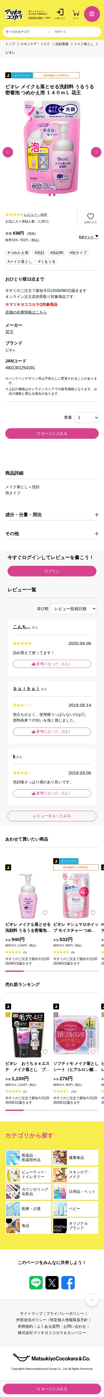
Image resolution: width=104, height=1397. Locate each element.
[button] (49, 195)
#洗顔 (39, 253)
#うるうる (47, 262)
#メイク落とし (20, 262)
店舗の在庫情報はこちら (26, 312)
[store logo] (14, 15)
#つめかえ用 (18, 253)
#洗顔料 (57, 253)
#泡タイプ (78, 253)
